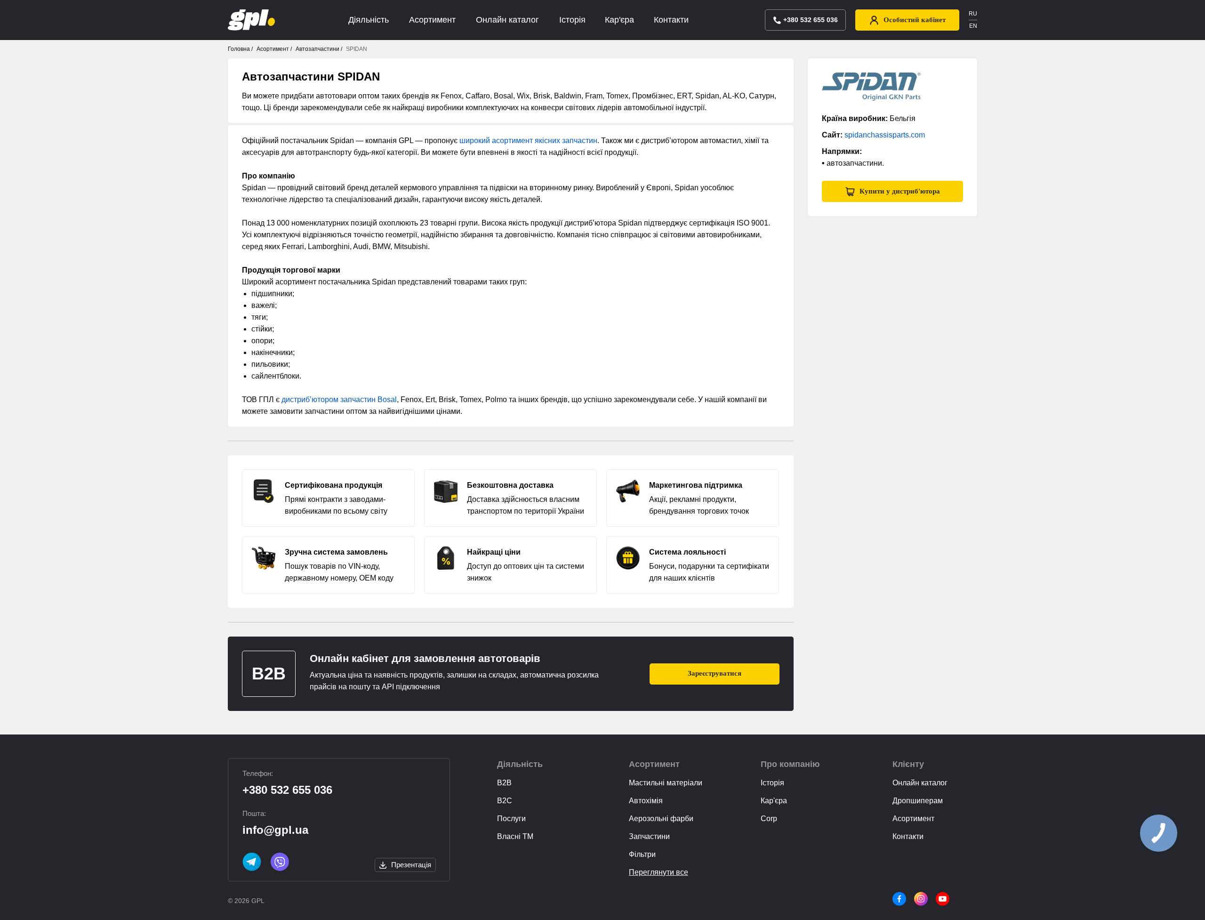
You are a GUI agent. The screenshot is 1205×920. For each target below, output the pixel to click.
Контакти (671, 19)
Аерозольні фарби (661, 819)
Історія (572, 19)
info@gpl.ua (275, 829)
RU (973, 13)
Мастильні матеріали (665, 783)
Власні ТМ (515, 836)
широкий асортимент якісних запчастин (528, 141)
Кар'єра (619, 19)
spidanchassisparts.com (884, 135)
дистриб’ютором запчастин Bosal (339, 399)
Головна (239, 49)
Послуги (511, 819)
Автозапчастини (317, 49)
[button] (892, 191)
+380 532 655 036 (287, 789)
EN (973, 26)
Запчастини (649, 836)
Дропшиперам (917, 801)
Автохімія (646, 801)
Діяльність (368, 19)
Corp (769, 819)
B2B (504, 783)
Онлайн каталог (507, 19)
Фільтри (642, 854)
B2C (504, 801)
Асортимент (432, 19)
